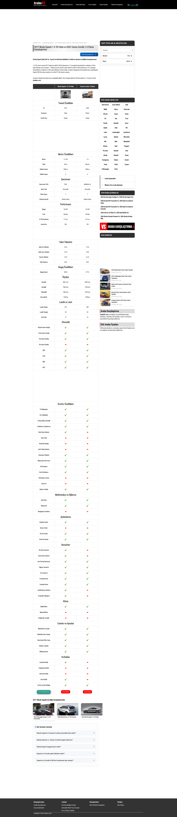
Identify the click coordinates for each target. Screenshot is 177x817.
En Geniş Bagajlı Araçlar (69, 805)
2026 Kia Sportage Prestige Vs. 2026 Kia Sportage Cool (117, 197)
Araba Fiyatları (103, 5)
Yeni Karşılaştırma (88, 54)
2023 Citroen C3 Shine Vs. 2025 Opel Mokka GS (115, 213)
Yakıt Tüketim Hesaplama (97, 805)
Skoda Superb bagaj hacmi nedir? (49, 747)
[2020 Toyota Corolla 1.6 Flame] (87, 98)
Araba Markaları (80, 5)
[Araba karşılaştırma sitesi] (117, 230)
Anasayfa (55, 5)
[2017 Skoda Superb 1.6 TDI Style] (66, 98)
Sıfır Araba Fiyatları (109, 324)
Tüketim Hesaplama (117, 5)
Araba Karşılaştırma (67, 5)
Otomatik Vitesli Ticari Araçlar (70, 808)
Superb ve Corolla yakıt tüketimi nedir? (51, 753)
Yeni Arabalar (92, 5)
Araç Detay (65, 692)
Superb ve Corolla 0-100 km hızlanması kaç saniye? (55, 760)
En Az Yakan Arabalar (68, 810)
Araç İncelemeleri (39, 808)
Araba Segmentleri (110, 178)
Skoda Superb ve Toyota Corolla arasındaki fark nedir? (56, 733)
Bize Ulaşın (120, 805)
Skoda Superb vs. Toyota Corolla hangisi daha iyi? (55, 740)
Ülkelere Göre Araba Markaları (114, 185)
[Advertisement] (85, 24)
